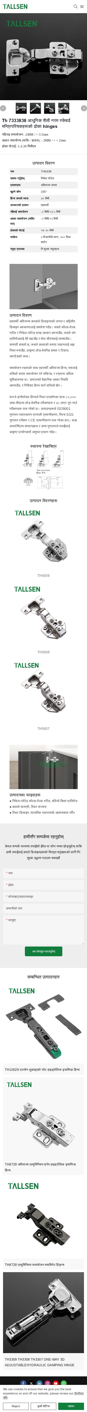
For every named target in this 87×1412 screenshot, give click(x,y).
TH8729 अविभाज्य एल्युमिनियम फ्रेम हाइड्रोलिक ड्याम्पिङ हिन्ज (40, 1167)
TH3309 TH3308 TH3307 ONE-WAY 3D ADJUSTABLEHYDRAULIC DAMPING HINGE (40, 1362)
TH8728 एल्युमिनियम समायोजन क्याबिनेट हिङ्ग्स (35, 1264)
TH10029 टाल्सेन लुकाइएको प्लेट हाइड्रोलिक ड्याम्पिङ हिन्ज (42, 1069)
